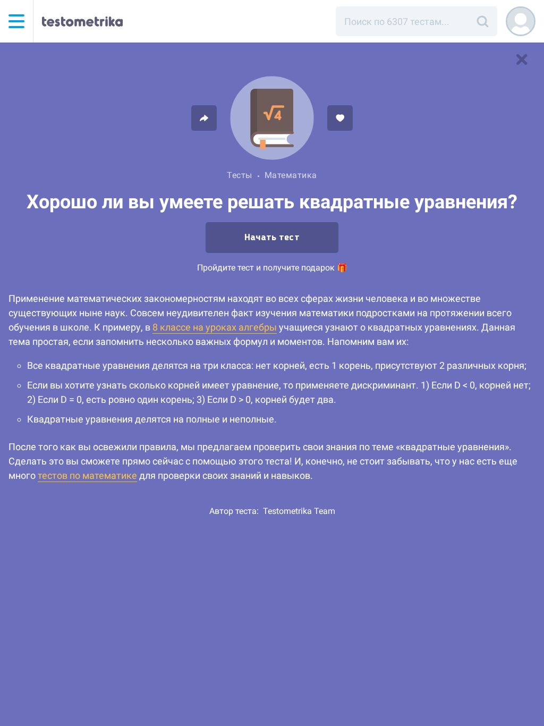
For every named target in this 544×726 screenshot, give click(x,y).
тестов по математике (87, 475)
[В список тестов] (522, 59)
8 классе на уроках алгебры (214, 327)
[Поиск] (482, 21)
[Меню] (16, 21)
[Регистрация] (521, 21)
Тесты (239, 175)
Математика (291, 175)
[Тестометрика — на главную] (82, 21)
